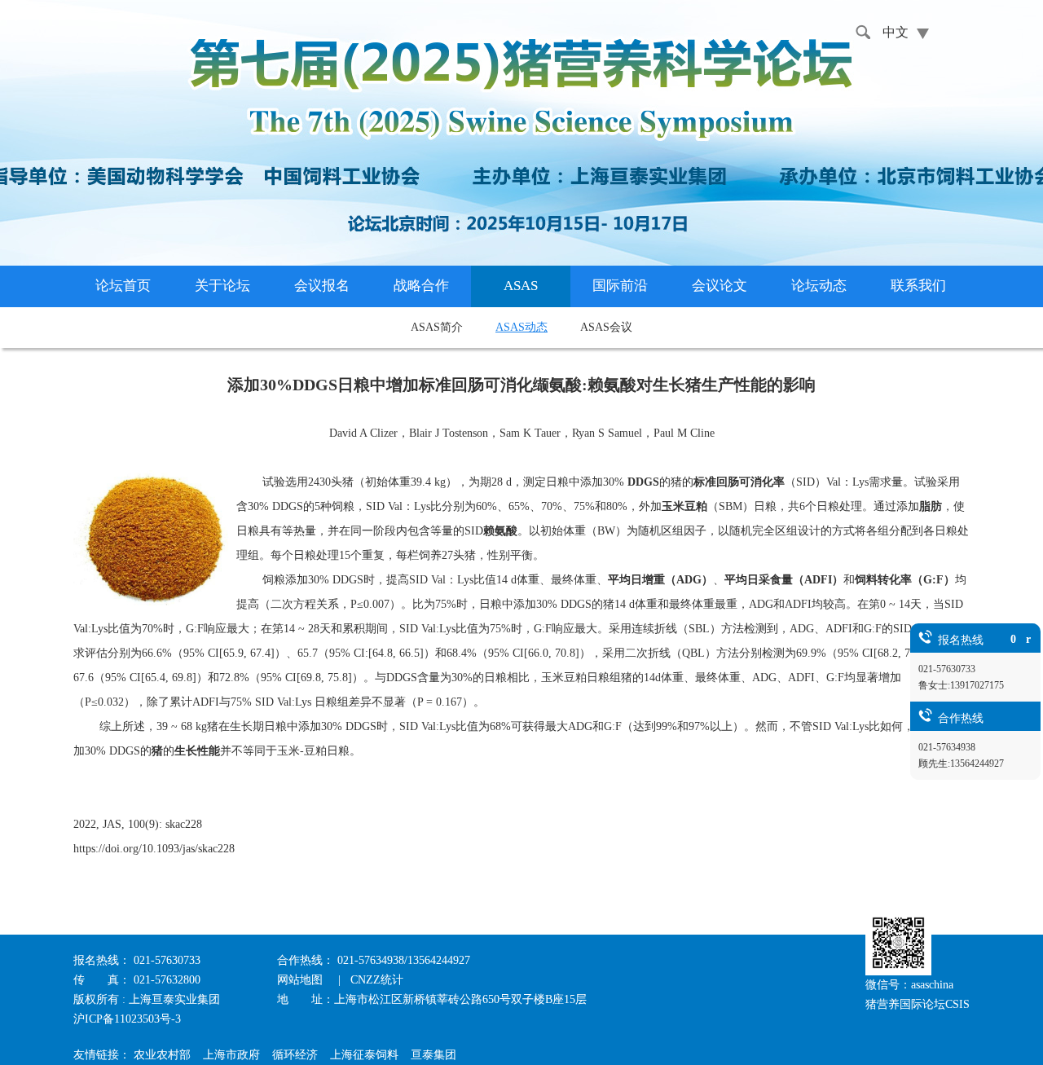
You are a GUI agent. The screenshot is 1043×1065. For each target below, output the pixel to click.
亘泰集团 (433, 1055)
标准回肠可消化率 (739, 482)
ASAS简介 (437, 327)
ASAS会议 (606, 327)
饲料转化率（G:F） (905, 580)
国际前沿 (620, 285)
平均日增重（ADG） (660, 580)
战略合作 (421, 285)
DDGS (641, 482)
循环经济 (295, 1055)
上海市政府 (231, 1055)
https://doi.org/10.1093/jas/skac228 (154, 849)
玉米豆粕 (684, 506)
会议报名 (322, 285)
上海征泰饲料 (364, 1055)
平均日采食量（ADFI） (783, 580)
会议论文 (719, 285)
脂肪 (930, 506)
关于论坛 (222, 285)
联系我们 (918, 285)
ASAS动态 (521, 327)
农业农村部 (162, 1055)
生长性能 (197, 751)
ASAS (521, 285)
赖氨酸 (500, 531)
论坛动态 (819, 285)
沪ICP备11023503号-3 (127, 1019)
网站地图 (301, 980)
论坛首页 (123, 285)
